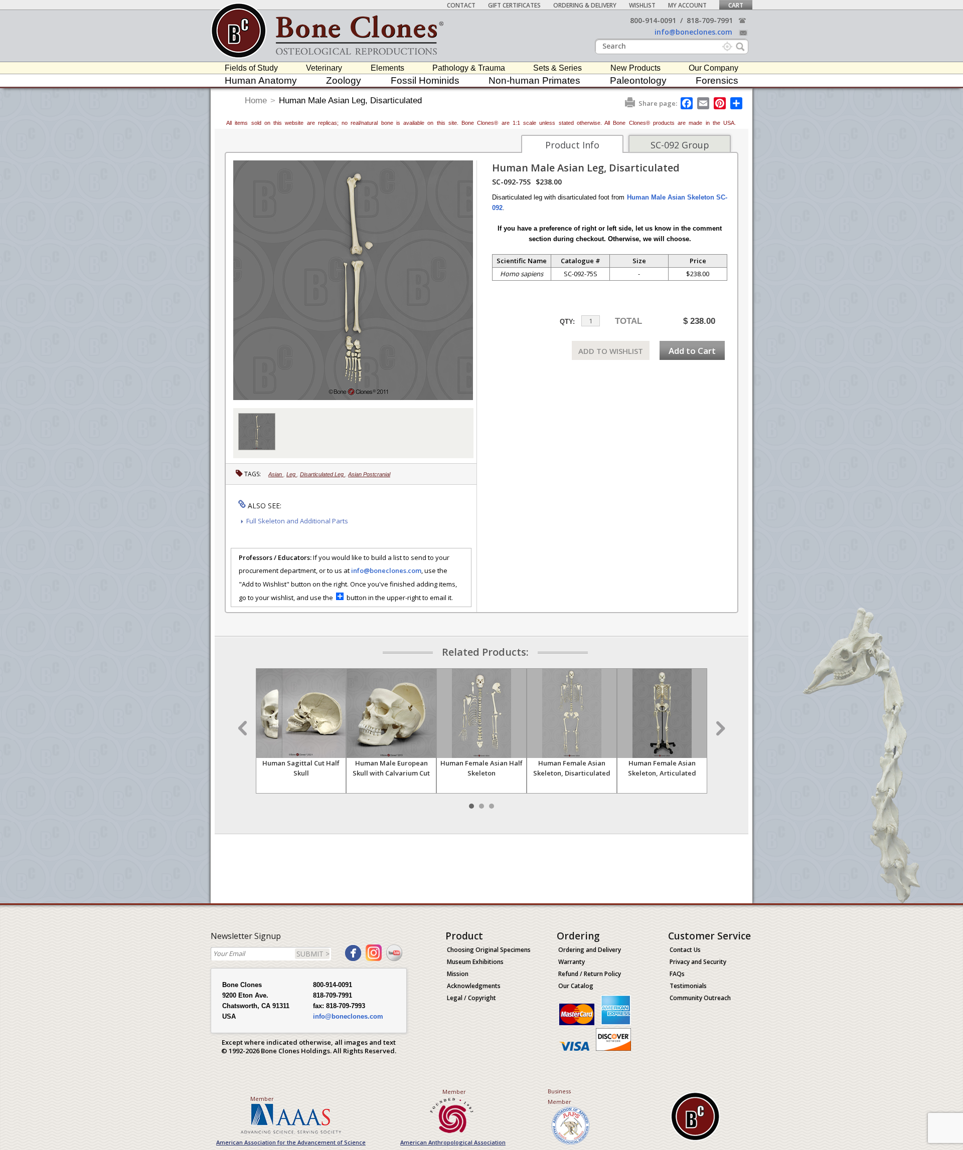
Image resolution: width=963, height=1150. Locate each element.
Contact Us (685, 949)
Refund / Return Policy (589, 974)
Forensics (717, 80)
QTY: (567, 321)
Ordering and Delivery (589, 949)
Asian (275, 474)
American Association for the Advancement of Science (291, 1142)
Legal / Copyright (471, 998)
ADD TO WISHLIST (610, 351)
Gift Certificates (514, 5)
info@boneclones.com (693, 32)
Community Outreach (700, 998)
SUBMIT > (313, 954)
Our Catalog (575, 986)
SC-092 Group (680, 145)
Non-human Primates (534, 80)
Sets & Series (557, 68)
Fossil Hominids (425, 80)
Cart (735, 5)
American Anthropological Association (453, 1142)
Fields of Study (251, 68)
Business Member (559, 1096)
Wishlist (642, 5)
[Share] (737, 103)
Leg (291, 474)
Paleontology (638, 80)
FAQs (677, 974)
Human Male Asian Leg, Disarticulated (350, 100)
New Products (635, 68)
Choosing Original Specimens (489, 949)
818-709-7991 (710, 20)
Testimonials (688, 986)
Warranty (571, 961)
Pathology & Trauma (468, 68)
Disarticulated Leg (322, 474)
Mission (457, 974)
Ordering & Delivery (584, 5)
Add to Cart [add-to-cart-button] (692, 350)
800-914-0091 (653, 20)
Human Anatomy (261, 80)
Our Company (713, 68)
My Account (687, 5)
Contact (461, 5)
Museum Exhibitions (475, 961)
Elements (387, 68)
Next (719, 728)
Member (262, 1098)
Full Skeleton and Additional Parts (297, 520)
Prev (244, 728)
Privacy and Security (698, 961)
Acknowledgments (474, 986)
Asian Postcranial (369, 474)
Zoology (343, 80)
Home (256, 100)
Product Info (572, 145)
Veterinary (324, 68)
